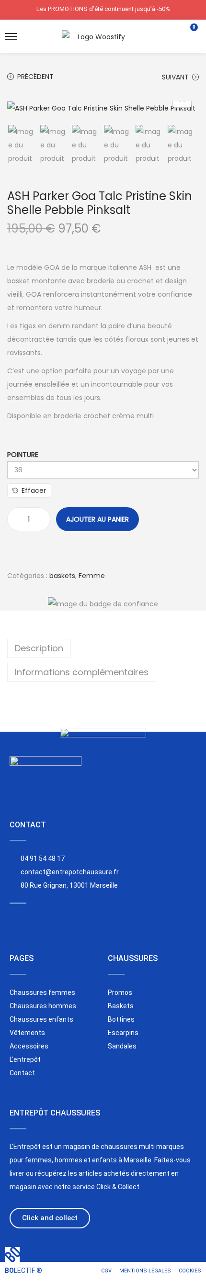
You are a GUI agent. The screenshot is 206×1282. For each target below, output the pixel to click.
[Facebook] (32, 919)
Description (39, 648)
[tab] (103, 648)
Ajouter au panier (97, 519)
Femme (92, 575)
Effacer (34, 490)
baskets (62, 575)
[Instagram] (15, 919)
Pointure (22, 454)
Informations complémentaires (82, 672)
